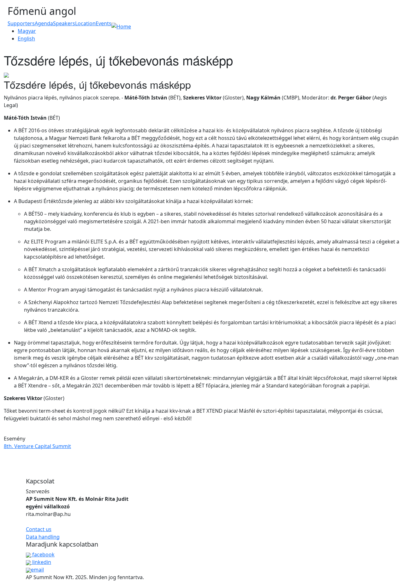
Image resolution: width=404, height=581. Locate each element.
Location (85, 23)
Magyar (27, 30)
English (26, 38)
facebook (43, 554)
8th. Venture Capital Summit (37, 446)
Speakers (64, 23)
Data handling (43, 536)
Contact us (38, 529)
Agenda (44, 23)
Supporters (21, 23)
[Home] (121, 25)
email (37, 569)
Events (103, 23)
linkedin (41, 562)
